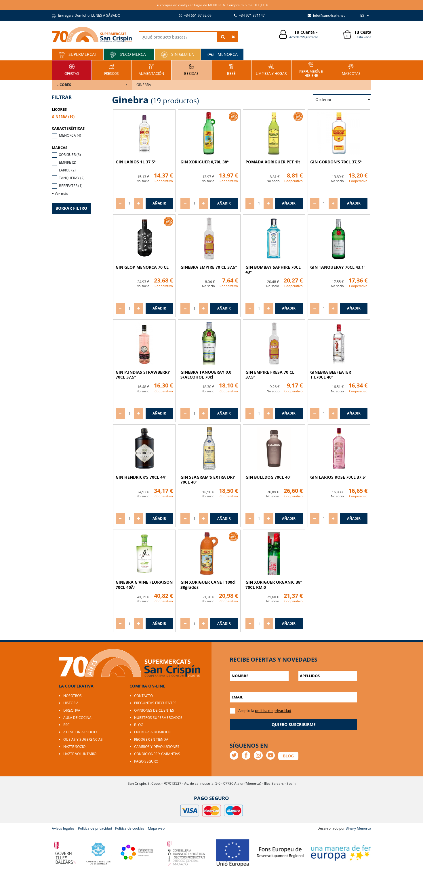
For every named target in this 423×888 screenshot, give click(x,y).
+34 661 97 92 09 (197, 15)
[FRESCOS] (111, 69)
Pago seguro (146, 761)
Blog (138, 725)
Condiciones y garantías (157, 754)
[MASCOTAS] (351, 69)
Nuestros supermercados (158, 717)
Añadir (159, 203)
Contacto (143, 696)
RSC (66, 725)
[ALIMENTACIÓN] (151, 69)
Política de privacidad (95, 828)
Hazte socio (74, 746)
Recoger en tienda (151, 739)
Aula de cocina (77, 717)
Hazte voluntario (79, 754)
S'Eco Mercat (133, 54)
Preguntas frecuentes (155, 703)
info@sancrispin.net (328, 15)
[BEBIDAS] (191, 69)
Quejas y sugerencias (83, 739)
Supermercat (82, 54)
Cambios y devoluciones (156, 746)
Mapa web (156, 828)
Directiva (71, 710)
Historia (71, 703)
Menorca (227, 54)
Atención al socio (80, 732)
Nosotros (72, 696)
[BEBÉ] (231, 69)
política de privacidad (273, 710)
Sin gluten (182, 54)
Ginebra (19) (63, 116)
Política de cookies (129, 828)
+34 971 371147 (251, 15)
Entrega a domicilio (152, 732)
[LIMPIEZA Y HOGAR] (271, 69)
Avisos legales (63, 828)
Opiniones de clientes (154, 710)
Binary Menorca (358, 828)
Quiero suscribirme (294, 724)
